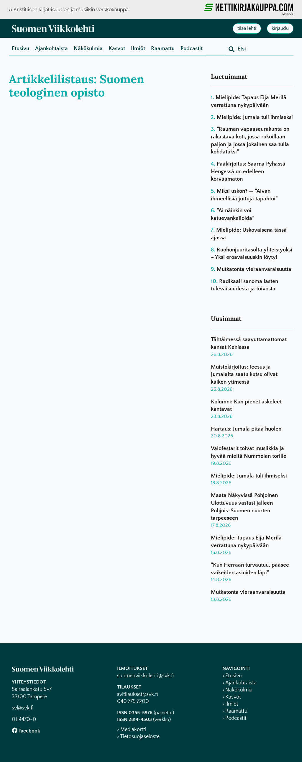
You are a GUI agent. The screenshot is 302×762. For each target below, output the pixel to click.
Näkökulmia (88, 48)
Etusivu (20, 48)
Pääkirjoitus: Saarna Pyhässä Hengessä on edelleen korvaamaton (248, 171)
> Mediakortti (131, 729)
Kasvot (117, 48)
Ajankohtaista (51, 48)
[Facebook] (14, 730)
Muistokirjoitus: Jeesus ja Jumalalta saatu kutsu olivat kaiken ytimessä (244, 374)
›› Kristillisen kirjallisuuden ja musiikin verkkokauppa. (69, 9)
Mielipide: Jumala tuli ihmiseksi (255, 117)
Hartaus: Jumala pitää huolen (246, 429)
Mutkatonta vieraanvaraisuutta (254, 269)
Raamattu (163, 48)
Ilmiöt (138, 48)
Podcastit (191, 48)
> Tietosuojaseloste (138, 737)
